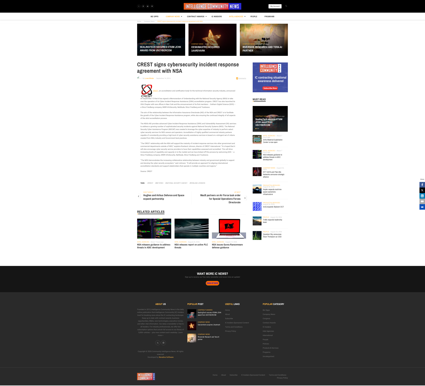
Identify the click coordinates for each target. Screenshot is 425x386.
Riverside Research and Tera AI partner (262, 48)
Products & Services (271, 185)
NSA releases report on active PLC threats (191, 246)
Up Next (237, 192)
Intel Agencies (236, 16)
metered (159, 183)
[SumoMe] (422, 207)
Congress (266, 318)
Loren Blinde (149, 78)
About (227, 314)
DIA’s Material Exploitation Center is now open (272, 141)
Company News (173, 16)
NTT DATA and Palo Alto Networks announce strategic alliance (273, 174)
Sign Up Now (212, 283)
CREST (155, 90)
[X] (422, 190)
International (268, 335)
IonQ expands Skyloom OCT (273, 206)
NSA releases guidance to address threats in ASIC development (153, 246)
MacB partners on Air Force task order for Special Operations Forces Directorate (220, 198)
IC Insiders (217, 16)
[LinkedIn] (422, 196)
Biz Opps (154, 16)
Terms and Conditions (233, 327)
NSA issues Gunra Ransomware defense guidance (227, 246)
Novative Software (166, 357)
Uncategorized (268, 356)
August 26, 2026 (269, 187)
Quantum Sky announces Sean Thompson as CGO (272, 235)
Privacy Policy (230, 331)
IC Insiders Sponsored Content (237, 322)
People (253, 16)
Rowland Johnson (197, 183)
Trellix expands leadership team (272, 221)
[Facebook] (422, 185)
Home (139, 21)
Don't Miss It (148, 192)
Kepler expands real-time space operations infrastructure (272, 192)
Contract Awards (195, 16)
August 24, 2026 (194, 242)
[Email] (422, 201)
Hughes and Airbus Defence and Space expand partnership (163, 196)
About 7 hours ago (162, 44)
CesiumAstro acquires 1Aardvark (205, 48)
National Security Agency (176, 183)
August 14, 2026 (231, 242)
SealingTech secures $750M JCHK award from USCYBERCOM (160, 48)
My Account (275, 6)
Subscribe (229, 318)
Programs (269, 16)
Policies (266, 343)
